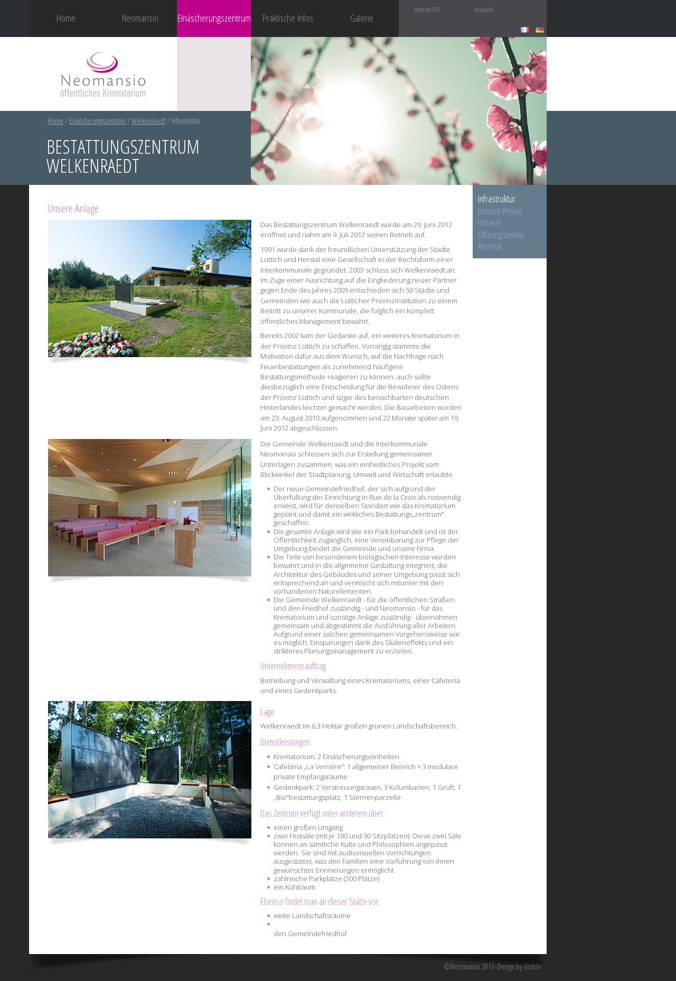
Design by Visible (519, 966)
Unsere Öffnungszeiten (501, 228)
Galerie (361, 18)
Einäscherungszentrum (97, 121)
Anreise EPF (427, 9)
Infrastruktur (496, 198)
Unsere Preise (500, 210)
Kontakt (484, 9)
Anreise (490, 246)
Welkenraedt (148, 121)
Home (66, 18)
